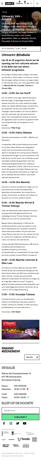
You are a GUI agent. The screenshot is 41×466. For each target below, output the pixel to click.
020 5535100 (20, 386)
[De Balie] (9, 4)
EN (31, 3)
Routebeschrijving (11, 380)
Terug (4, 12)
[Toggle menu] (2, 3)
